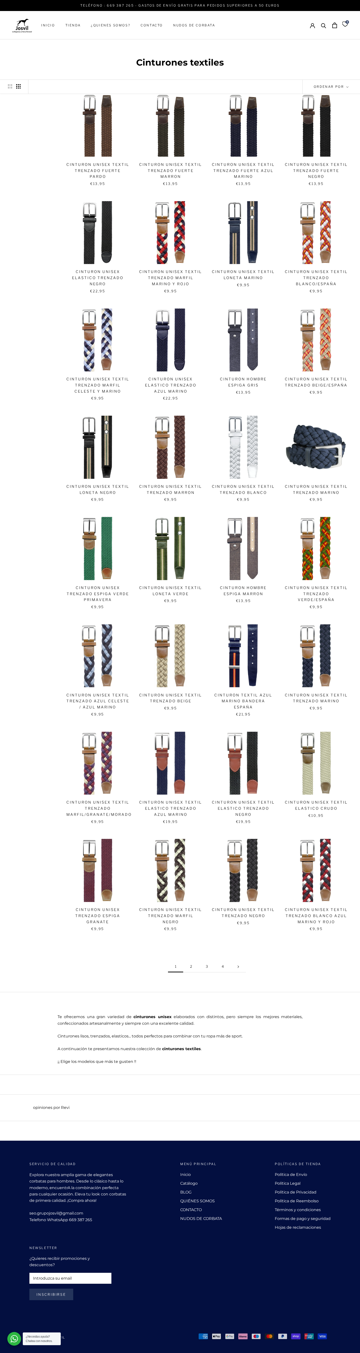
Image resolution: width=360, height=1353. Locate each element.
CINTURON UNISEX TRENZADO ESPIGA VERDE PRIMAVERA (98, 594)
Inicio (185, 1174)
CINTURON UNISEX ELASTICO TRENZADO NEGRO (97, 278)
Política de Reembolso (297, 1201)
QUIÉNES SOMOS (197, 1201)
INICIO (48, 25)
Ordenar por (329, 87)
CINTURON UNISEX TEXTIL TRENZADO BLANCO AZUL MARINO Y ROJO (316, 916)
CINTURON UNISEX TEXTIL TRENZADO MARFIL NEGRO (170, 916)
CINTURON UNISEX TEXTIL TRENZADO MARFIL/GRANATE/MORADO (99, 808)
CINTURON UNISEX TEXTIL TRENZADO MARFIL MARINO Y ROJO (170, 278)
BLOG (186, 1192)
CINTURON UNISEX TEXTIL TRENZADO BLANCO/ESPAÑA (316, 278)
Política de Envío (291, 1174)
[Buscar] (323, 25)
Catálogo (189, 1183)
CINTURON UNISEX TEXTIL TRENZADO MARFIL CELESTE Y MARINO (97, 385)
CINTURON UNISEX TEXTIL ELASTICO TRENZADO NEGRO (243, 808)
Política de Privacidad (295, 1192)
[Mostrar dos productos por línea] (10, 86)
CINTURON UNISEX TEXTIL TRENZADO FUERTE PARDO (97, 170)
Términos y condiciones (298, 1209)
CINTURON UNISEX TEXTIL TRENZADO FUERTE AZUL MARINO (243, 170)
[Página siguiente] (238, 966)
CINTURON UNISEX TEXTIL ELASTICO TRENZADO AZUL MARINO (170, 808)
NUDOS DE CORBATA (194, 25)
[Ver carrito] (334, 25)
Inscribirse (51, 1294)
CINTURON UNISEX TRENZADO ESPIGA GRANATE (97, 916)
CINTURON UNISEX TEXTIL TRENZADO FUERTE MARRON (170, 170)
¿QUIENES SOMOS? (110, 25)
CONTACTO (152, 25)
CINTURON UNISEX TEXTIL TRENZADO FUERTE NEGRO (316, 170)
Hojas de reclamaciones (298, 1227)
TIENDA (73, 25)
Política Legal (287, 1183)
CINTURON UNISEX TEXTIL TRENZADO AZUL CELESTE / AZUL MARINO (97, 701)
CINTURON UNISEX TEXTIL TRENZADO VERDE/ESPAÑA (316, 594)
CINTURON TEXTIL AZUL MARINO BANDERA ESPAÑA (243, 701)
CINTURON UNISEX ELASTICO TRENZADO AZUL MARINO (170, 385)
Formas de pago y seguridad (303, 1218)
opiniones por (51, 1107)
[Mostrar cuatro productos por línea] (18, 86)
